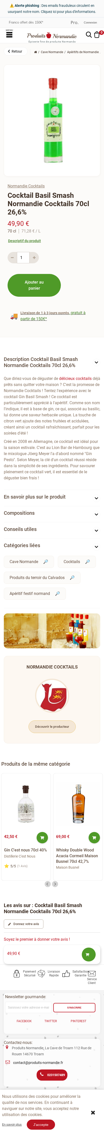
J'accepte (40, 1125)
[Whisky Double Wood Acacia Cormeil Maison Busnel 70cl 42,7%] (78, 804)
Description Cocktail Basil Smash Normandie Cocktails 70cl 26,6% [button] (41, 362)
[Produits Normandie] (52, 35)
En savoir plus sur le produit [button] (35, 497)
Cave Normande (24, 561)
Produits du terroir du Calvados (37, 577)
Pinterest (78, 1021)
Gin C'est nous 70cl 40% (25, 850)
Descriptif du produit (24, 241)
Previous (48, 884)
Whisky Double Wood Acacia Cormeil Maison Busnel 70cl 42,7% (77, 856)
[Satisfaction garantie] (67, 973)
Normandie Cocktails (26, 186)
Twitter (50, 1021)
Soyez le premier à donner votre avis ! (37, 939)
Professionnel (74, 22)
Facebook (24, 1021)
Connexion (90, 22)
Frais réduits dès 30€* (25, 22)
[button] (16, 51)
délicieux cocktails (75, 378)
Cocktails (72, 561)
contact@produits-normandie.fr (38, 1063)
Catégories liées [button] (22, 545)
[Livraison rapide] (42, 973)
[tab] (52, 363)
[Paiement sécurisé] (17, 973)
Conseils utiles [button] (20, 529)
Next (55, 884)
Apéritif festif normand (30, 593)
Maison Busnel (67, 867)
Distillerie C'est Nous (19, 856)
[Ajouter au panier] (42, 837)
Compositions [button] (19, 513)
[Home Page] (35, 52)
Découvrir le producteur (52, 727)
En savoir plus (12, 1124)
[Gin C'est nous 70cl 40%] (26, 804)
